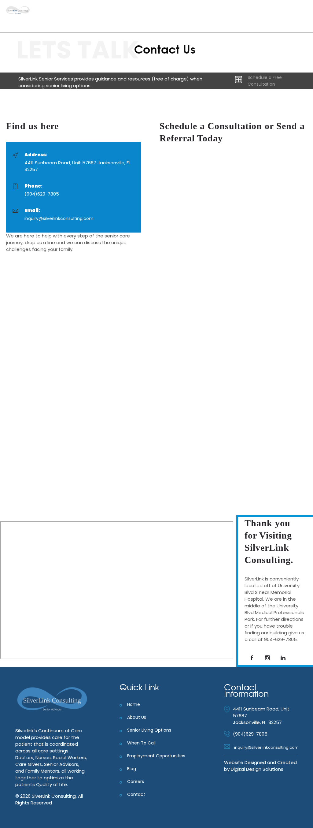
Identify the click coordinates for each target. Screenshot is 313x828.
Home (133, 704)
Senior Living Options (149, 730)
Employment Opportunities (156, 756)
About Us (136, 717)
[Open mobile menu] (303, 16)
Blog (131, 769)
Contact (136, 794)
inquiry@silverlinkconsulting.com (59, 218)
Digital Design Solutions (257, 769)
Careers (135, 781)
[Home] (18, 12)
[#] (252, 658)
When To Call (141, 743)
